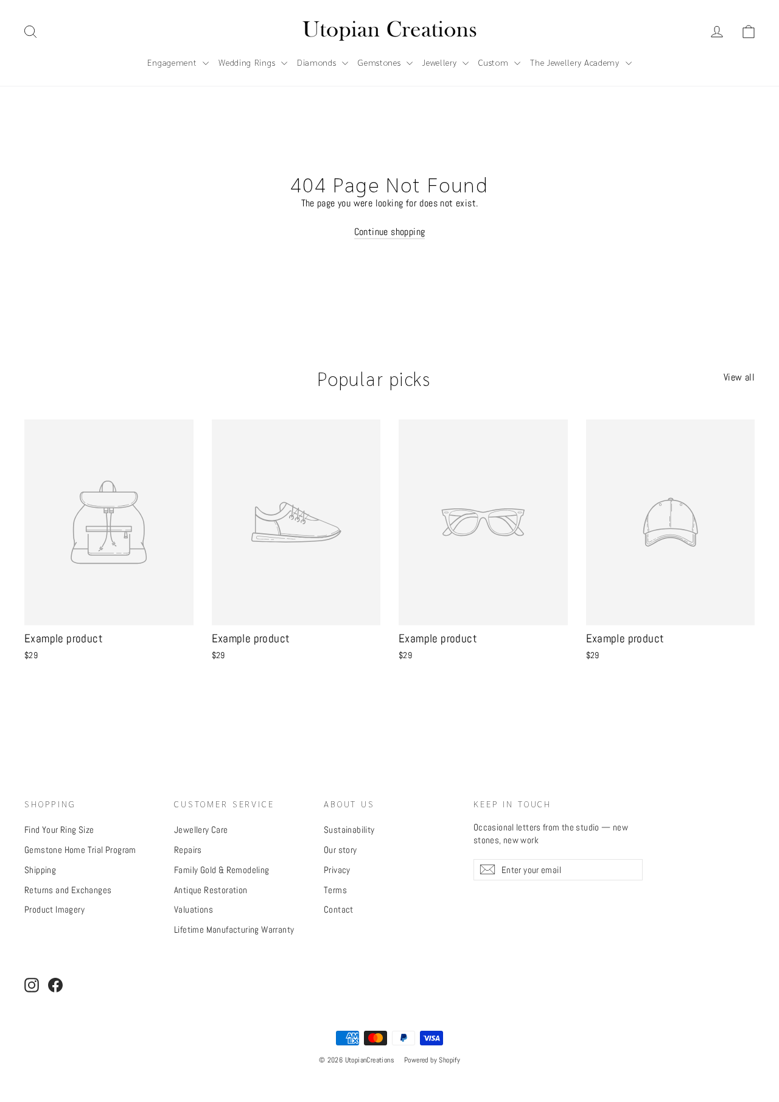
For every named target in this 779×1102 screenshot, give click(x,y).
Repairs (188, 849)
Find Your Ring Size (59, 829)
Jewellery (440, 62)
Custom (494, 62)
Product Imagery (54, 909)
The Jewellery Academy (576, 62)
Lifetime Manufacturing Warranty (234, 929)
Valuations (193, 909)
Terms (335, 890)
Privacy (337, 870)
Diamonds (318, 62)
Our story (340, 849)
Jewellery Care (201, 829)
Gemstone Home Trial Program (80, 849)
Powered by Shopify (432, 1060)
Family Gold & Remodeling (222, 870)
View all (739, 377)
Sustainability (349, 829)
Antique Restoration (211, 890)
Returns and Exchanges (67, 890)
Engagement (173, 62)
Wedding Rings (248, 62)
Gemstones (380, 62)
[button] (748, 31)
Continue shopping (389, 231)
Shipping (40, 870)
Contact (339, 909)
